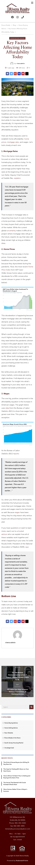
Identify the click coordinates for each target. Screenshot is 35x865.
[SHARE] (7, 73)
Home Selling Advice (11, 728)
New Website (8, 733)
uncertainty (11, 231)
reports (16, 454)
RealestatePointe (22, 860)
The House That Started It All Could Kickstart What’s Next (14, 783)
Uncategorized (9, 748)
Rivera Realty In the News (12, 738)
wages (17, 512)
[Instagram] (17, 17)
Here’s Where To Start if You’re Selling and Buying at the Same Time (16, 777)
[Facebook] (12, 17)
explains (17, 178)
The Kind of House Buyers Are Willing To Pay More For (16, 763)
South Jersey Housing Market (13, 743)
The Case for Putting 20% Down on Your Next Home (16, 770)
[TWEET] (11, 73)
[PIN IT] (23, 73)
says (27, 547)
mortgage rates (13, 142)
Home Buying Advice (17, 38)
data (7, 408)
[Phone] (22, 17)
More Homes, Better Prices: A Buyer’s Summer (15, 790)
